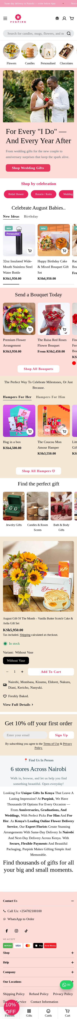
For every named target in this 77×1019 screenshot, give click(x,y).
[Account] (64, 18)
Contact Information (44, 1002)
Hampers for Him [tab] (50, 397)
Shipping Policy (14, 994)
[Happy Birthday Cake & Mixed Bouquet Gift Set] (54, 240)
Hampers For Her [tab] (17, 397)
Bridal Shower (16, 194)
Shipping (25, 635)
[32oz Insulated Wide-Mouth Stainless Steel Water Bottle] (19, 240)
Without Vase (16, 660)
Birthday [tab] (31, 216)
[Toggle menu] (5, 18)
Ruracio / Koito (43, 194)
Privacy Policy (63, 994)
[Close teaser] (18, 1001)
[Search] (69, 33)
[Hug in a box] (19, 421)
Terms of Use (51, 744)
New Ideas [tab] (11, 216)
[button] (11, 1007)
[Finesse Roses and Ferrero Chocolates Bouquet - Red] (74, 363)
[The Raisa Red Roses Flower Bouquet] (54, 319)
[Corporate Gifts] (57, 18)
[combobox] (38, 33)
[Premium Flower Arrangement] (19, 319)
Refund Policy (39, 994)
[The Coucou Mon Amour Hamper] (54, 421)
